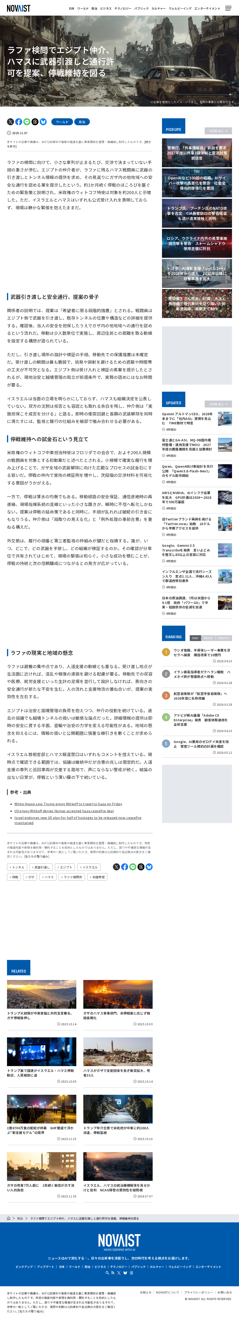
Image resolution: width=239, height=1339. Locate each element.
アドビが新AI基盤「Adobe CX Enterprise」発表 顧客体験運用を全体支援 (201, 720)
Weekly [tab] (208, 638)
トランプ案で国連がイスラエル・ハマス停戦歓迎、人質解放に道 (40, 1072)
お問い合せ (225, 1292)
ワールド (83, 8)
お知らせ (145, 1292)
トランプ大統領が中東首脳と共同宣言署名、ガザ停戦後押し (40, 1015)
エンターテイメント (207, 8)
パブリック (141, 8)
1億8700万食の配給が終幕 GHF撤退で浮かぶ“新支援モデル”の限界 (40, 1130)
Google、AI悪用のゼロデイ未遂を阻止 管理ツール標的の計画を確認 (201, 744)
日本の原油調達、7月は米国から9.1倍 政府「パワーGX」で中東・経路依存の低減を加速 (186, 602)
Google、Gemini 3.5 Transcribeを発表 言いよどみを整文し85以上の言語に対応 (186, 550)
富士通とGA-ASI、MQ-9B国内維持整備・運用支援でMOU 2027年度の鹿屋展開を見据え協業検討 (187, 444)
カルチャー (158, 8)
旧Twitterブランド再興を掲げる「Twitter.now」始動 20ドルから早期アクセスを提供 (187, 523)
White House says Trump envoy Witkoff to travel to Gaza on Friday (68, 804)
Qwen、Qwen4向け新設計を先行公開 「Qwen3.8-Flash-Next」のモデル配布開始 (187, 471)
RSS (112, 1272)
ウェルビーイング (180, 8)
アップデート (45, 1267)
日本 (72, 8)
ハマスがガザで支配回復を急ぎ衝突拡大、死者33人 (116, 1072)
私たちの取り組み (36, 856)
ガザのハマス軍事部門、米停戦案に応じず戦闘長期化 (116, 1015)
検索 (107, 1273)
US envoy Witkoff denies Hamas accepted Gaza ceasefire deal (64, 811)
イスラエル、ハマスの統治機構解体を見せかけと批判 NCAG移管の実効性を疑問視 (116, 1187)
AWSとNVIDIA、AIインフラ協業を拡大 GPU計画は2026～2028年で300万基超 (186, 497)
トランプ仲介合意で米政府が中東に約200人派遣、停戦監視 (116, 1130)
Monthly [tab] (224, 638)
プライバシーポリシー (198, 1292)
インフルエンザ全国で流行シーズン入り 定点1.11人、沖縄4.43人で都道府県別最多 (187, 576)
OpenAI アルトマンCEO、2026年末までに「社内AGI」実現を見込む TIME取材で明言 (187, 418)
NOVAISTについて (167, 1292)
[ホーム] (8, 1218)
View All (216, 131)
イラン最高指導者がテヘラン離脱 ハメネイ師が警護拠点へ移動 (202, 674)
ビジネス (106, 8)
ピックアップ (24, 1267)
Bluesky (125, 1273)
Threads (131, 1273)
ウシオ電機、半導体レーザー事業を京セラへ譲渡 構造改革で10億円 (202, 652)
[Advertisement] (80, 250)
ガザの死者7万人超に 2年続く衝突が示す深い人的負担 (40, 1187)
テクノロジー (122, 8)
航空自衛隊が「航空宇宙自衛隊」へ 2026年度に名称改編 (202, 696)
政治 (94, 8)
